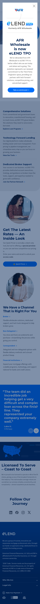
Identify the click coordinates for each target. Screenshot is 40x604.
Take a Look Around (20, 90)
